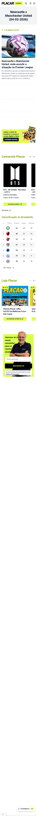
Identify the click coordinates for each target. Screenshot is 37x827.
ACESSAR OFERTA (14, 204)
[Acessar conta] (30, 3)
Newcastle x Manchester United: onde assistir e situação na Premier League (17, 64)
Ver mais (5, 210)
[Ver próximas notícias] (33, 156)
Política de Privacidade (12, 374)
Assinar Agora (11, 139)
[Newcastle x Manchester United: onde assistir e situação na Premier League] (18, 46)
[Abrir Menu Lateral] (34, 3)
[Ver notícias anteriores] (30, 156)
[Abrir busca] (26, 3)
